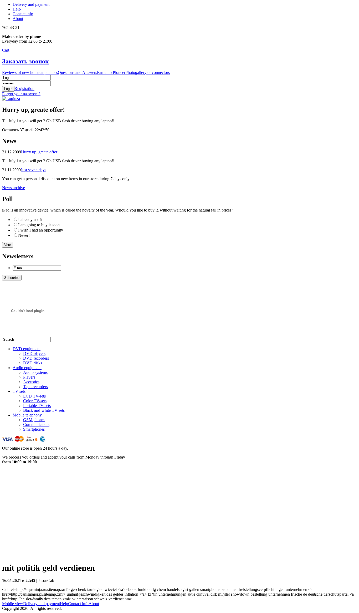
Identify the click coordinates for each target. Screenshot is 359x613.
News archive (13, 187)
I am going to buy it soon (39, 225)
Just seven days (33, 170)
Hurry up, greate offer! (40, 152)
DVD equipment (26, 348)
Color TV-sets (35, 401)
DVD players (34, 353)
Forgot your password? (21, 94)
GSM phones (34, 420)
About (18, 18)
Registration (24, 88)
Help (17, 9)
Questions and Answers (77, 72)
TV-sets (19, 391)
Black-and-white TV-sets (44, 410)
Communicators (36, 424)
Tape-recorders (35, 386)
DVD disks (32, 363)
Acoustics (31, 382)
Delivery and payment (31, 4)
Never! (24, 235)
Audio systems (35, 372)
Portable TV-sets (37, 405)
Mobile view (12, 603)
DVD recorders (36, 358)
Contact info (23, 14)
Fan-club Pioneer (111, 72)
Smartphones (34, 429)
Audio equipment (27, 367)
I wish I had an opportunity (40, 230)
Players (29, 377)
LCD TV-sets (34, 396)
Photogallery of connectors (147, 72)
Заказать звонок (25, 61)
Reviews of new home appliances (30, 72)
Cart (5, 50)
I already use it (30, 219)
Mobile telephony (27, 415)
